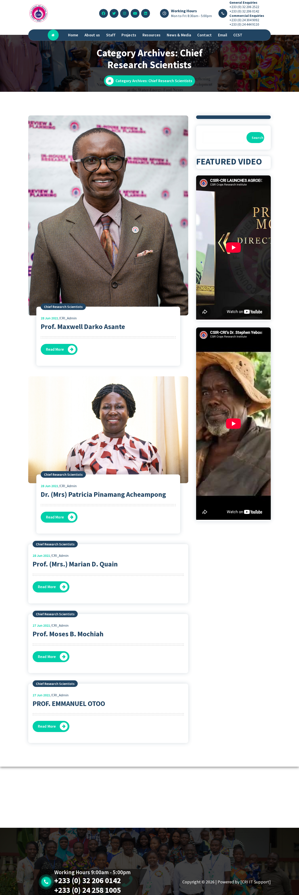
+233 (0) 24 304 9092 (244, 20)
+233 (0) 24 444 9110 (244, 24)
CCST (237, 34)
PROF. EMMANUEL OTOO (69, 703)
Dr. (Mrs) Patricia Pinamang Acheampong (103, 494)
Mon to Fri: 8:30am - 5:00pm (191, 16)
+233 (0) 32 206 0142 (244, 11)
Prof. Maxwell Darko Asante (83, 326)
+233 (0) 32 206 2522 (244, 7)
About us (92, 34)
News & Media (179, 34)
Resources (151, 34)
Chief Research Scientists (63, 306)
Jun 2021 (49, 318)
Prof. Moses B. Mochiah (68, 634)
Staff (111, 34)
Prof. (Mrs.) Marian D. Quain (75, 564)
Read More (55, 349)
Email (222, 34)
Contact (204, 34)
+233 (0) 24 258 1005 (87, 890)
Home (73, 34)
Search (258, 137)
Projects (128, 34)
